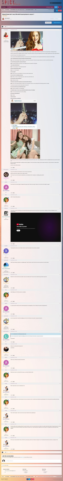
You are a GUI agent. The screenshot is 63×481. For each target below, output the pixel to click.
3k (6, 192)
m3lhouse (6, 208)
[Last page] (7, 26)
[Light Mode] (61, 7)
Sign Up (56, 7)
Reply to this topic (57, 22)
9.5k (6, 270)
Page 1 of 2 (11, 26)
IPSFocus (6, 478)
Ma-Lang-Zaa (6, 169)
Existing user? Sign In (49, 7)
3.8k (6, 393)
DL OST (45, 472)
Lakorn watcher (6, 331)
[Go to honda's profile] (6, 388)
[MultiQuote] (11, 167)
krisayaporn (8, 18)
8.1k (6, 326)
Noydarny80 (6, 260)
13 (6, 179)
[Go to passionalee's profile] (6, 279)
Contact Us (6, 479)
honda (6, 383)
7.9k (6, 218)
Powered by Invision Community (57, 479)
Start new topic (48, 22)
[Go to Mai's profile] (6, 199)
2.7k (6, 341)
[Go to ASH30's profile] (6, 187)
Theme (2, 479)
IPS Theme (2, 478)
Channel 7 (25, 472)
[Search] (61, 3)
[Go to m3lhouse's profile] (6, 213)
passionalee (6, 274)
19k (6, 354)
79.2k (6, 300)
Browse (4, 7)
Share (52, 18)
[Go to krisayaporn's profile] (3, 19)
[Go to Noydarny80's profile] (6, 265)
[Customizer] (59, 7)
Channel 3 (25, 471)
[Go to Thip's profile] (6, 349)
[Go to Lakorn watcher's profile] (6, 336)
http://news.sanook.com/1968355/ (16, 98)
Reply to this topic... (10, 460)
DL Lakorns (45, 471)
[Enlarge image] (25, 143)
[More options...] (60, 29)
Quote (13, 167)
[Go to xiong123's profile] (6, 250)
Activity (10, 7)
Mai (6, 194)
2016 (11, 19)
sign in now (22, 457)
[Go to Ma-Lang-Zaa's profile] (6, 174)
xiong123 (6, 245)
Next (6, 26)
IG (5, 472)
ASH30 (6, 182)
